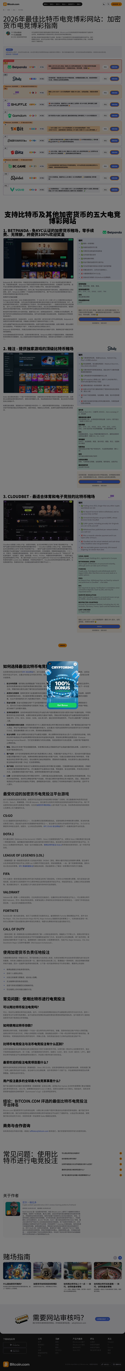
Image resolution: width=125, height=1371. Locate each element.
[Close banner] (75, 664)
